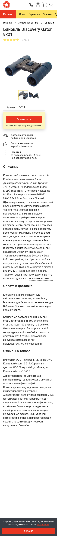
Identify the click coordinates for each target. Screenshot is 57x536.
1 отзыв (25, 40)
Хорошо (28, 531)
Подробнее (43, 524)
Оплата (47, 14)
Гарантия (34, 14)
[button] (51, 54)
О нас (22, 14)
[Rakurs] (6, 5)
